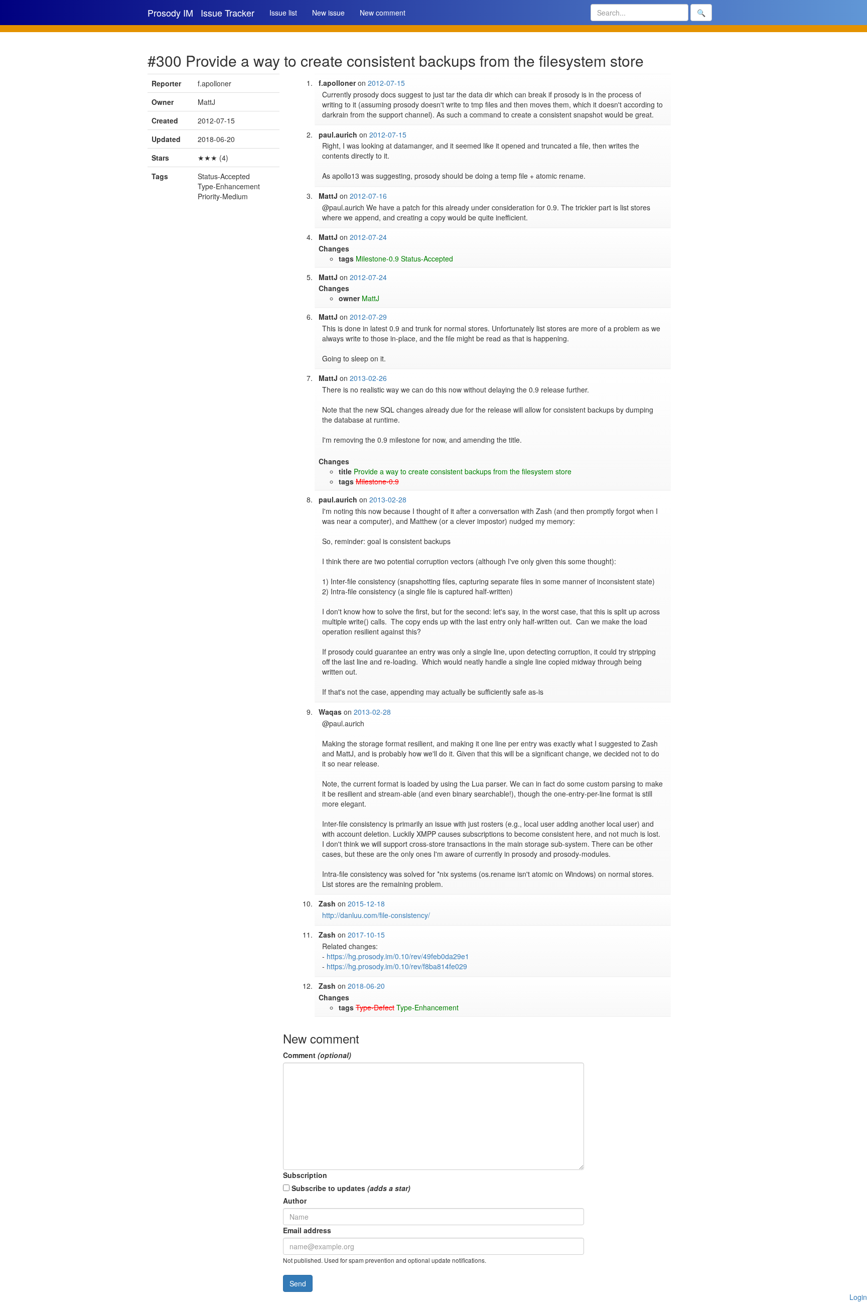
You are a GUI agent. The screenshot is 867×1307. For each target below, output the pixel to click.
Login (858, 1297)
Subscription (305, 1175)
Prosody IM (170, 12)
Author (295, 1201)
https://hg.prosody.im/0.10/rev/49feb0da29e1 (398, 956)
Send (298, 1283)
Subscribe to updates (350, 1188)
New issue (328, 13)
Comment (317, 1055)
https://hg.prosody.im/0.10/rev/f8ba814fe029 (397, 966)
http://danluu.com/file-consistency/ (376, 915)
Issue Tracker (227, 12)
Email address (307, 1230)
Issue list (283, 13)
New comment (382, 13)
